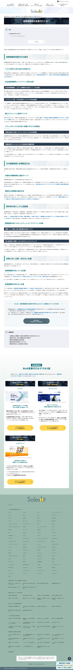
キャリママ (10, 517)
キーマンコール (54, 552)
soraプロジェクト (25, 567)
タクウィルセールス (26, 538)
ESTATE (9, 576)
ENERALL (38, 529)
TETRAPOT (53, 520)
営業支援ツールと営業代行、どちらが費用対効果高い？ (43, 599)
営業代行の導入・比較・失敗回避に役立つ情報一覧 (23, 5)
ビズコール (39, 535)
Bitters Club (39, 555)
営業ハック (53, 541)
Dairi (9, 532)
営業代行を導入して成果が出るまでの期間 (29, 584)
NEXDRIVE (10, 529)
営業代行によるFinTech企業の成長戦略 (14, 618)
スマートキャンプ (54, 573)
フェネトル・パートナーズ (12, 523)
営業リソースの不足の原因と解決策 (49, 5)
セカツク (53, 529)
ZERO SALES (54, 517)
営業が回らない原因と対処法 (41, 606)
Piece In (9, 558)
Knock (24, 515)
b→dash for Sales (54, 538)
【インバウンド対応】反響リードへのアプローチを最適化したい (58, 635)
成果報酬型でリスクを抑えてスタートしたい (29, 639)
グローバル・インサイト (41, 541)
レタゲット (39, 532)
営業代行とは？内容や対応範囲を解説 (43, 595)
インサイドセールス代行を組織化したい (29, 642)
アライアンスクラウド (26, 523)
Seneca (24, 555)
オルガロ (24, 526)
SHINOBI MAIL (10, 535)
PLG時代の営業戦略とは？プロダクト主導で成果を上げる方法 (29, 623)
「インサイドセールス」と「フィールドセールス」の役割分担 (14, 623)
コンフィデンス (10, 573)
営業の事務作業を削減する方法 (28, 610)
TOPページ (10, 505)
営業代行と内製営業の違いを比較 (57, 595)
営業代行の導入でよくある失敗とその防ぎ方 (29, 588)
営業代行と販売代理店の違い (12, 595)
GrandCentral (39, 567)
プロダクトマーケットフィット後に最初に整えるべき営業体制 (29, 627)
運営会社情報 (10, 651)
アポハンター (10, 538)
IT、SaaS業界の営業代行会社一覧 (10, 5)
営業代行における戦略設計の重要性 (57, 618)
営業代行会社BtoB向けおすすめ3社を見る (36, 321)
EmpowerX (53, 567)
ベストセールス (54, 515)
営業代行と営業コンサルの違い (28, 595)
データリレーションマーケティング (13, 526)
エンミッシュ (25, 520)
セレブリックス (10, 561)
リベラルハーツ (54, 547)
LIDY (9, 515)
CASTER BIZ (25, 547)
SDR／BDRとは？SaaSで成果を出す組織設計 (43, 627)
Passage (38, 564)
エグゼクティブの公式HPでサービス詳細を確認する (20, 481)
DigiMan (9, 552)
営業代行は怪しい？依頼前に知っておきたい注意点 (58, 599)
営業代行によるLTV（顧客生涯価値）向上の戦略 (29, 619)
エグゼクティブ (54, 570)
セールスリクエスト (11, 564)
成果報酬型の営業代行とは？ (56, 583)
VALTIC (38, 517)
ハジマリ (53, 526)
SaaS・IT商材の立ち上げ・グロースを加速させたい (43, 639)
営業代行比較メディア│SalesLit (64, 1)
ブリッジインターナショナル (12, 555)
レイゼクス (53, 555)
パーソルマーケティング (12, 541)
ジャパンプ (39, 544)
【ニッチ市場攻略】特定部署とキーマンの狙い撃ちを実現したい (29, 635)
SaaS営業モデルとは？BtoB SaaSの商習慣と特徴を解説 (14, 627)
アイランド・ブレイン (40, 570)
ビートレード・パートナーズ (12, 544)
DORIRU (24, 561)
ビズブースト (25, 544)
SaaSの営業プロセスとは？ (56, 622)
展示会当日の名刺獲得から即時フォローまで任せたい (14, 639)
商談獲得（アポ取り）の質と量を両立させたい (14, 647)
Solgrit (53, 561)
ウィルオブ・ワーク (26, 570)
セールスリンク (39, 558)
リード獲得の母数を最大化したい (28, 646)
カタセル (24, 535)
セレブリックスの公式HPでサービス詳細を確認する (52, 427)
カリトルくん (39, 552)
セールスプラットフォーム (56, 564)
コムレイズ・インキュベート (56, 512)
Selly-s (53, 523)
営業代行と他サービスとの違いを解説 (36, 5)
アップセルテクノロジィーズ (41, 547)
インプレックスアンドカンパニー (42, 538)
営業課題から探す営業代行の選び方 (14, 631)
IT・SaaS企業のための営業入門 (62, 5)
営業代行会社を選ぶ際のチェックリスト (14, 587)
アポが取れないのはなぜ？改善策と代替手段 (29, 607)
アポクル (9, 512)
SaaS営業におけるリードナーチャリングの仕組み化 (58, 627)
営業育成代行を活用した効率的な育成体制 (14, 611)
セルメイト (39, 520)
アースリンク (54, 535)
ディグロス (24, 552)
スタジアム (10, 547)
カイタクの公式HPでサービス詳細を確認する (20, 427)
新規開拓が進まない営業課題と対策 (13, 606)
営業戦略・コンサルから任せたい (13, 642)
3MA (38, 512)
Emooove (53, 558)
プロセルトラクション (55, 544)
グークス (9, 520)
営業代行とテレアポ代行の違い (13, 598)
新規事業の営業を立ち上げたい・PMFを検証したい (43, 647)
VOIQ (38, 515)
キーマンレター (54, 532)
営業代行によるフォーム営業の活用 (42, 618)
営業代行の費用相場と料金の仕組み (42, 583)
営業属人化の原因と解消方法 (56, 606)
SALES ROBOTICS (26, 564)
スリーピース (25, 529)
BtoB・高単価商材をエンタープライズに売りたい (58, 639)
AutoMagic (24, 517)
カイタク (9, 570)
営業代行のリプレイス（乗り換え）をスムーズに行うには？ (14, 584)
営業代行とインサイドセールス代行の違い (29, 599)
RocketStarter (10, 567)
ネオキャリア (39, 573)
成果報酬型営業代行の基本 (14, 33)
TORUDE (24, 512)
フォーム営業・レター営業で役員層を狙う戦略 (58, 643)
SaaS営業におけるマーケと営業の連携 (43, 622)
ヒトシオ (24, 558)
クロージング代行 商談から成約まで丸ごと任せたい (14, 635)
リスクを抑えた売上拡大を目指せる (17, 36)
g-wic (38, 523)
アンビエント (25, 573)
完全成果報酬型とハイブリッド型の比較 (18, 38)
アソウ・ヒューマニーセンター (42, 526)
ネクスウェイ (25, 532)
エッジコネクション (26, 541)
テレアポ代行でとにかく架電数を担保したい (43, 643)
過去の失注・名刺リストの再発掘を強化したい (43, 635)
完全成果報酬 (39, 561)
